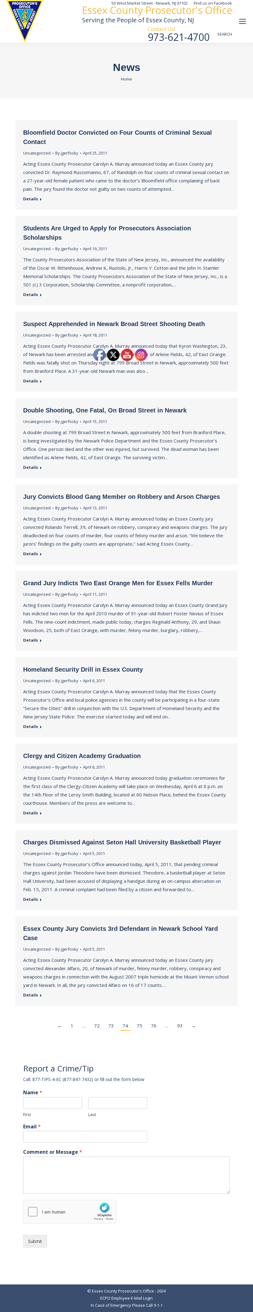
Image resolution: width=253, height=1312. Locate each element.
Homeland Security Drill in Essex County (83, 669)
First (27, 1114)
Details (30, 199)
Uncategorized (37, 153)
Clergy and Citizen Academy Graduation (82, 755)
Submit (35, 1241)
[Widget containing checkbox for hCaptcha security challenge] (69, 1211)
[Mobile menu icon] (242, 21)
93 (180, 1025)
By (66, 153)
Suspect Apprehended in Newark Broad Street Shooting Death (114, 323)
